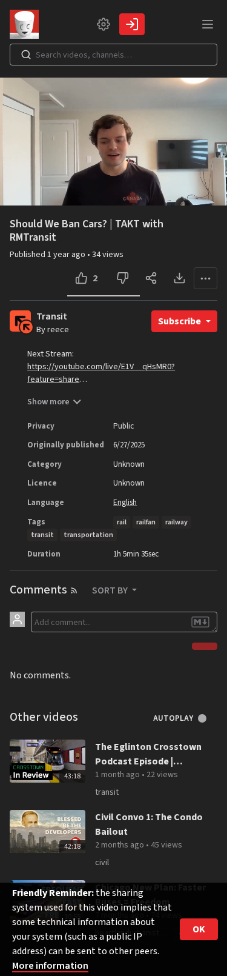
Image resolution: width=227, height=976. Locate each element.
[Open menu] (207, 24)
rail (122, 522)
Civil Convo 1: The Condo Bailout (149, 824)
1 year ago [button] (67, 255)
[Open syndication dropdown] (73, 590)
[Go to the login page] (132, 24)
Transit (51, 316)
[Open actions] (205, 278)
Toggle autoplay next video (206, 718)
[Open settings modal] (103, 24)
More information (50, 965)
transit (42, 535)
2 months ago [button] (120, 845)
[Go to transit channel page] (26, 326)
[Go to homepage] (27, 24)
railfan (146, 522)
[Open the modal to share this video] (151, 278)
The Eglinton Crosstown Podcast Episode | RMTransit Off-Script (148, 754)
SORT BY (111, 590)
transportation (88, 535)
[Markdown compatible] (200, 622)
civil (102, 863)
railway (176, 522)
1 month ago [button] (118, 775)
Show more (48, 402)
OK (198, 929)
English (125, 502)
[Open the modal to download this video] (179, 278)
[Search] (26, 54)
